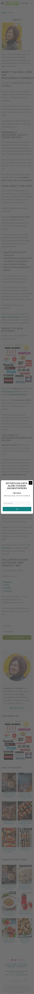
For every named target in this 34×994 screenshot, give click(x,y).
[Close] (30, 483)
